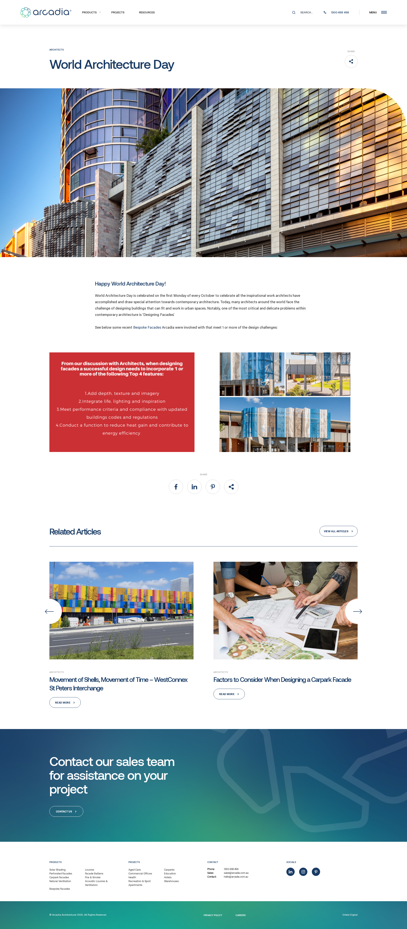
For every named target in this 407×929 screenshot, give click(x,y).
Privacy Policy (213, 915)
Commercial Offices (140, 873)
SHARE (351, 51)
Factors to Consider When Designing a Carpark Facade (282, 679)
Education (170, 873)
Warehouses (171, 881)
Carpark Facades (59, 877)
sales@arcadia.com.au (236, 872)
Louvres (89, 869)
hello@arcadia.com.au (236, 876)
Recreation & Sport (139, 881)
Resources (147, 12)
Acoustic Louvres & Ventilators (96, 883)
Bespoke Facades (147, 328)
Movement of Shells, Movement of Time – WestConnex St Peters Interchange (118, 684)
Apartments (135, 884)
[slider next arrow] (357, 611)
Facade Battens (94, 873)
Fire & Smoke (92, 877)
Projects (117, 12)
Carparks (169, 869)
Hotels (167, 877)
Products (89, 12)
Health (132, 877)
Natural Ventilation (60, 881)
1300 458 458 (231, 868)
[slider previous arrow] (49, 611)
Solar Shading (57, 869)
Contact (212, 862)
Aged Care (134, 869)
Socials (291, 862)
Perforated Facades (60, 873)
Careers (241, 915)
